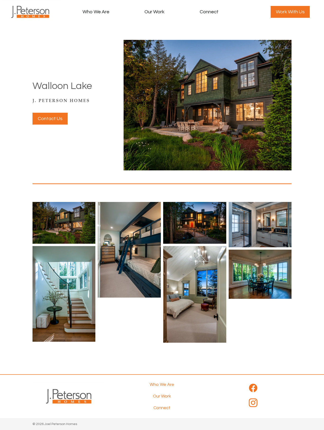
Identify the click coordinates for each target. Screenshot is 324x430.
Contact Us (50, 118)
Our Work (154, 11)
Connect (209, 11)
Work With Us (290, 11)
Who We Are (96, 11)
